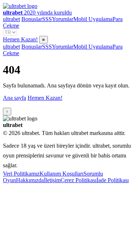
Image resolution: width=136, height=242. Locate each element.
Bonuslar (31, 19)
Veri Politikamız (21, 174)
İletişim (52, 180)
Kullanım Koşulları (61, 174)
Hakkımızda (30, 180)
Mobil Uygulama (92, 19)
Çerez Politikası (78, 180)
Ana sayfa (14, 98)
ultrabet (11, 19)
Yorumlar (62, 19)
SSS (47, 19)
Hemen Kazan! (20, 39)
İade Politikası (112, 180)
